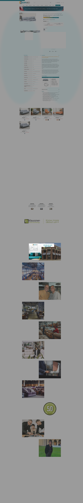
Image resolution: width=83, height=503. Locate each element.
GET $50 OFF (48, 253)
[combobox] (44, 251)
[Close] (53, 244)
